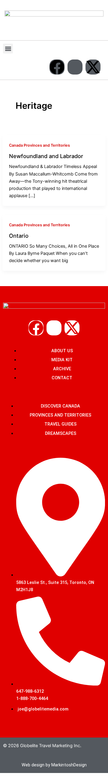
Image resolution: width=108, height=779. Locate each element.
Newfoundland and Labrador (46, 156)
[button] (8, 48)
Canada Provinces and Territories (39, 145)
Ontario (18, 235)
